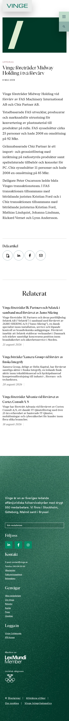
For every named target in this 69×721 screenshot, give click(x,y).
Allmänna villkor (35, 698)
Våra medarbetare (13, 596)
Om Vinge (9, 600)
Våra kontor (10, 570)
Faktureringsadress (13, 575)
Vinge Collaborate (13, 633)
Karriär (8, 608)
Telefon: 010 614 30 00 (15, 566)
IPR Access (10, 637)
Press (7, 612)
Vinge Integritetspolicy (38, 703)
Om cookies (12, 703)
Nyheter (8, 604)
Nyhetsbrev (10, 578)
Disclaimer (14, 698)
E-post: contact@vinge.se (16, 562)
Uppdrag (9, 616)
